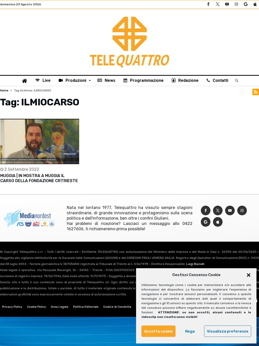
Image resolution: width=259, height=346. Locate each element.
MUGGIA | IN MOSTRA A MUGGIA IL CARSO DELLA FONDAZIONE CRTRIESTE (39, 178)
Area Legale (59, 307)
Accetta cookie (158, 331)
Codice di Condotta (117, 307)
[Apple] (255, 4)
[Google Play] (246, 4)
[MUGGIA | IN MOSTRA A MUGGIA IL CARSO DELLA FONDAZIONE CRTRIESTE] (39, 141)
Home (4, 90)
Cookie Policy (36, 307)
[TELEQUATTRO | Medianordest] (129, 17)
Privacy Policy (12, 307)
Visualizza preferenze (227, 331)
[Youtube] (227, 4)
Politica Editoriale (85, 307)
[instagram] (236, 4)
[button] (248, 275)
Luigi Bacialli (195, 264)
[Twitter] (217, 4)
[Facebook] (208, 4)
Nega (190, 331)
